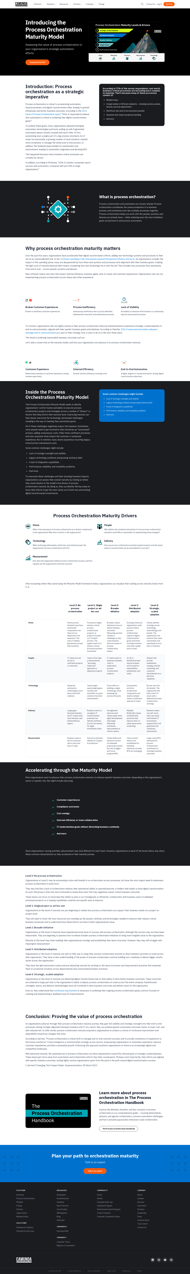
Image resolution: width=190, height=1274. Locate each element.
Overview (20, 1195)
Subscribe (61, 1220)
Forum (99, 1195)
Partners (77, 4)
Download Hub (62, 1231)
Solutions (50, 4)
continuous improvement (65, 990)
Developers (61, 1195)
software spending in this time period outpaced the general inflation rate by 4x (98, 259)
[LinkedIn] (152, 1260)
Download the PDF (37, 62)
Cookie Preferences (74, 1271)
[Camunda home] (21, 4)
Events (100, 1198)
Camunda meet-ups (105, 1202)
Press (139, 1216)
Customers (141, 1206)
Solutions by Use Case (25, 1231)
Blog (59, 1216)
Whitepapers (62, 1213)
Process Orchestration (25, 1198)
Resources (64, 4)
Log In (159, 4)
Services (140, 1202)
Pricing (101, 4)
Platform (37, 4)
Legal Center (21, 1213)
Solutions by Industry (24, 1227)
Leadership (141, 1213)
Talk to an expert (95, 1171)
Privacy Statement (94, 1271)
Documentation (63, 1198)
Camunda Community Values (108, 1216)
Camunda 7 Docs (63, 1242)
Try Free (169, 4)
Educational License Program (108, 1209)
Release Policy (22, 1216)
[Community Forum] (159, 1260)
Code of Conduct (104, 1213)
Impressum (126, 1271)
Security (19, 1209)
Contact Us (150, 4)
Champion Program (104, 1206)
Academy (60, 1202)
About (139, 1195)
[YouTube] (165, 1260)
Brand (139, 1271)
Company (89, 4)
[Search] (142, 4)
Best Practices (63, 1206)
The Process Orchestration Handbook (118, 1129)
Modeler (19, 1202)
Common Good (143, 1220)
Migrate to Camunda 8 (66, 1245)
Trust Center (142, 1224)
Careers (140, 1198)
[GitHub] (171, 1260)
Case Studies (62, 1209)
